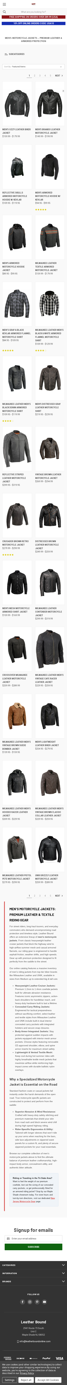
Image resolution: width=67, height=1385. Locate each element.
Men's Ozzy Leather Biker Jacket (16, 131)
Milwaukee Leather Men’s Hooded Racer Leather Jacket (16, 812)
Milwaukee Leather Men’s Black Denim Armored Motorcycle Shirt (16, 408)
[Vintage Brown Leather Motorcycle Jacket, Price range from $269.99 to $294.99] (50, 448)
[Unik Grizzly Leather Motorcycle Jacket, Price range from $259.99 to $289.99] (50, 849)
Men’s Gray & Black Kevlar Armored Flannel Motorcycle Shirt (16, 333)
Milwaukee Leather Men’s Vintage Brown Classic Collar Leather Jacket (49, 812)
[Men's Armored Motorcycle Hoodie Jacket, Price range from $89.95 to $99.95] (17, 237)
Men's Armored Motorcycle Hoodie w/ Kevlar (47, 196)
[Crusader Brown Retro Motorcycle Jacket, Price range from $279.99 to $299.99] (17, 515)
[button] (33, 54)
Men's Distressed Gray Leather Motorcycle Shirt (48, 408)
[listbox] (37, 66)
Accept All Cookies (48, 1380)
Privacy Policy (27, 1373)
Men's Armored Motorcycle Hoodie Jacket (13, 267)
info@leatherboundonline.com (35, 1341)
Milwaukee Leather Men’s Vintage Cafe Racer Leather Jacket (49, 678)
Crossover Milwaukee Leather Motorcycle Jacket (14, 678)
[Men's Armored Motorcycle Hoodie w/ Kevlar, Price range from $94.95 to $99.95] (50, 167)
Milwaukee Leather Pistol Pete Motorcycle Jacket (16, 877)
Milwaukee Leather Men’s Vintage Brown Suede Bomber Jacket (16, 745)
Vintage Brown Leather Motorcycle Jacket (48, 476)
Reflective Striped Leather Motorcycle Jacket (14, 478)
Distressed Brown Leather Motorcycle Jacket (47, 545)
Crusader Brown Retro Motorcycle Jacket (15, 543)
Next (58, 75)
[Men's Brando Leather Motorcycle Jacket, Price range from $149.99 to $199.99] (50, 103)
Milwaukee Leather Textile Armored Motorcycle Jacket (46, 267)
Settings (9, 1380)
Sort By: (7, 66)
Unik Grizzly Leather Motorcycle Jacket (46, 877)
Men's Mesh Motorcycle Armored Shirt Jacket (16, 610)
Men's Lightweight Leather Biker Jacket (47, 743)
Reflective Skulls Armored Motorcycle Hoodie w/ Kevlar (14, 196)
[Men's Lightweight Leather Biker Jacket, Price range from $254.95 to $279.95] (50, 716)
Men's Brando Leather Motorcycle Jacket (47, 131)
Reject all (26, 1380)
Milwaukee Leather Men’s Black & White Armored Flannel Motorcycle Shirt (49, 335)
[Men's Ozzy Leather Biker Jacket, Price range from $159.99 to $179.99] (17, 103)
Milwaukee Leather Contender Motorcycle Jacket (48, 612)
